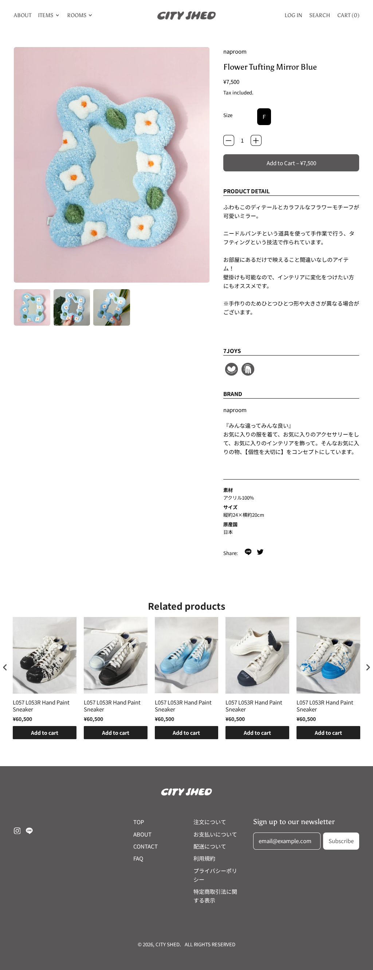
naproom (235, 51)
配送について (209, 846)
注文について (209, 822)
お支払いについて (215, 834)
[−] (228, 140)
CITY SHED (168, 944)
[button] (32, 307)
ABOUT (22, 15)
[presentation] (5, 667)
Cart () (348, 17)
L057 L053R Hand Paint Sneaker (41, 706)
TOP (138, 822)
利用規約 (204, 858)
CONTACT (145, 846)
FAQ (138, 858)
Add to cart (44, 732)
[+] (256, 140)
